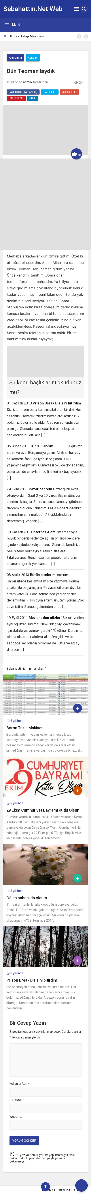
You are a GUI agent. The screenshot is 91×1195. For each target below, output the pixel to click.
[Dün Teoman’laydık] (45, 154)
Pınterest (16, 98)
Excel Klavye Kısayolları (28, 36)
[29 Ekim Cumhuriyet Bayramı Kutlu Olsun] (45, 796)
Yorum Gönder (24, 1140)
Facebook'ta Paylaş (23, 92)
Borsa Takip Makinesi (25, 727)
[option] (49, 36)
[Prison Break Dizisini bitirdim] (45, 966)
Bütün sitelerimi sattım (49, 575)
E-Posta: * (16, 1100)
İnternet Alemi (44, 532)
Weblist (64, 1190)
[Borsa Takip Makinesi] (45, 713)
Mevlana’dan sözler (45, 618)
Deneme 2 (48, 1190)
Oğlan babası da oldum (26, 897)
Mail (32, 98)
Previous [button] (79, 36)
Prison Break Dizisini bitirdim (57, 403)
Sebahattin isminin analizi (25, 668)
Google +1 (69, 92)
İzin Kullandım (42, 446)
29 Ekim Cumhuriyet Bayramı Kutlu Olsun (42, 810)
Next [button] (85, 36)
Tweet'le (49, 92)
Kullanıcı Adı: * (19, 1083)
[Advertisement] (45, 204)
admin (27, 82)
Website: (15, 1116)
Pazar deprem (40, 489)
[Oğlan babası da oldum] (45, 884)
